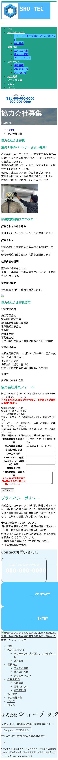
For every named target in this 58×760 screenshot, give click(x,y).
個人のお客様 (21, 54)
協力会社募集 (14, 80)
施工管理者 (20, 72)
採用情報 (19, 65)
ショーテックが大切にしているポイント (35, 655)
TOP (10, 28)
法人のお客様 (21, 50)
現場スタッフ (21, 69)
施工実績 (12, 76)
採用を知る (13, 61)
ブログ (11, 83)
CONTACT (12, 106)
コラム (11, 87)
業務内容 (12, 47)
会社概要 (19, 43)
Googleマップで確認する (16, 730)
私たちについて (16, 32)
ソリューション (22, 58)
